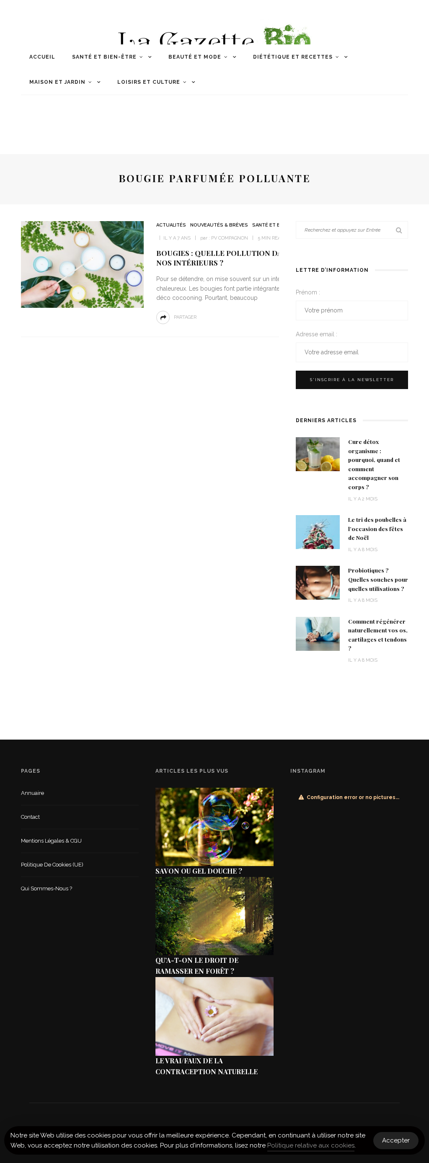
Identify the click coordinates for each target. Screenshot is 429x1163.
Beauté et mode (194, 57)
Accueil (42, 57)
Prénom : (308, 292)
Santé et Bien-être (104, 57)
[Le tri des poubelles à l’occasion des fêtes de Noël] (318, 532)
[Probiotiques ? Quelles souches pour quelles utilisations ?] (318, 582)
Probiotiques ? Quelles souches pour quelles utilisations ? (378, 579)
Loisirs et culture (148, 82)
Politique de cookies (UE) (52, 864)
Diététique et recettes (293, 57)
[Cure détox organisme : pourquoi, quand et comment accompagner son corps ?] (318, 454)
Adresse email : (316, 334)
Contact (30, 817)
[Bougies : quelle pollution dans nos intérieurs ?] (81, 264)
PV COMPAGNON (229, 238)
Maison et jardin (57, 82)
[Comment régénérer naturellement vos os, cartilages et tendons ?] (318, 633)
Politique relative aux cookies (310, 1145)
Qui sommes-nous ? (46, 888)
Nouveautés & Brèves (219, 225)
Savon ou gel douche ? (198, 870)
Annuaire (32, 793)
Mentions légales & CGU (51, 841)
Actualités (171, 225)
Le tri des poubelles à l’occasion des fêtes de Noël (377, 528)
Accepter (396, 1140)
